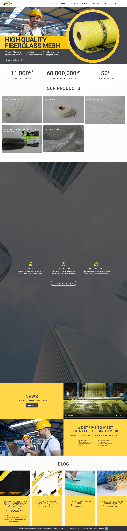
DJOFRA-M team (12, 510)
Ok (106, 528)
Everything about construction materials (47, 502)
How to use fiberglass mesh (80, 502)
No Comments (16, 511)
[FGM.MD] (7, 3)
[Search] (120, 3)
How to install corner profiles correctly (112, 502)
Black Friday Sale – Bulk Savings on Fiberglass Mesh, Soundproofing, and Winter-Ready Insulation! (15, 504)
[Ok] (125, 528)
